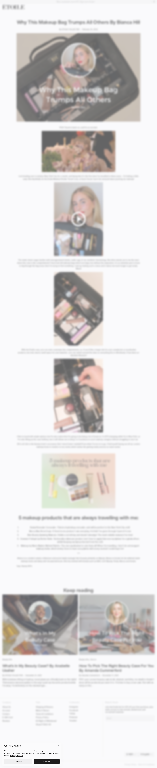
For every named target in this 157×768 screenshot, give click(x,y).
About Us (6, 707)
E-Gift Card (7, 717)
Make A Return (42, 710)
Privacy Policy (42, 717)
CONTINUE (120, 759)
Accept (46, 761)
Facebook (73, 710)
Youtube (73, 720)
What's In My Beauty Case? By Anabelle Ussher (36, 668)
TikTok (72, 713)
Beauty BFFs (27, 566)
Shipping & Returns (44, 707)
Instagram (73, 706)
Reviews (6, 721)
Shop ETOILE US (43, 724)
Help (38, 702)
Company (6, 702)
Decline (18, 761)
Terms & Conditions (44, 714)
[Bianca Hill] (78, 255)
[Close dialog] (151, 657)
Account (6, 710)
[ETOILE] (13, 6)
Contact (6, 714)
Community (74, 702)
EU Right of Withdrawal (46, 721)
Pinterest (73, 717)
